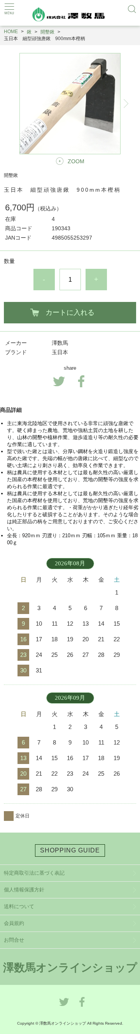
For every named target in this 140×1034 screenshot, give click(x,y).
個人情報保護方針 (24, 890)
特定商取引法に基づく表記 (34, 873)
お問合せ (14, 940)
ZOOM (76, 161)
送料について (19, 906)
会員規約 (14, 923)
